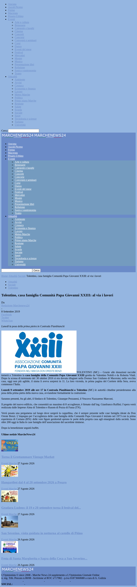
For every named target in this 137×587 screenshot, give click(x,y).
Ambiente (20, 79)
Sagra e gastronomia (25, 70)
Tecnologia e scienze (26, 118)
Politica (19, 97)
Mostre (18, 58)
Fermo (11, 10)
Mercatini (20, 55)
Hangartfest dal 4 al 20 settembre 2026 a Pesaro (34, 482)
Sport (17, 115)
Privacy (65, 581)
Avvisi (18, 82)
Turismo (19, 121)
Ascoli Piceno (15, 7)
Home (4, 276)
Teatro (18, 73)
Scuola (18, 109)
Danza (18, 46)
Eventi (11, 19)
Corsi (17, 43)
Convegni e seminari (25, 40)
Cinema (19, 31)
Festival (19, 52)
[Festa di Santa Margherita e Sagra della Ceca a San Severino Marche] (9, 551)
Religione (20, 67)
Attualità (12, 76)
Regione (19, 103)
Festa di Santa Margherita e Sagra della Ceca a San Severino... (44, 558)
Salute (18, 106)
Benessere (20, 25)
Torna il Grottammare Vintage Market (27, 457)
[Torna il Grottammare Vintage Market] (9, 450)
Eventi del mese (23, 49)
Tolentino (13, 287)
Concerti (19, 34)
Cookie (75, 581)
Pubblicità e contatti (11, 581)
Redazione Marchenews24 (15, 305)
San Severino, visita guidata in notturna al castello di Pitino (42, 533)
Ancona (12, 4)
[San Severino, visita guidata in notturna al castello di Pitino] (9, 526)
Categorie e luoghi (24, 28)
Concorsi (19, 37)
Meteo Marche (22, 94)
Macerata (13, 13)
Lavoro (18, 91)
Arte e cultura (22, 22)
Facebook (18, 584)
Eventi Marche (9, 463)
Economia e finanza (25, 88)
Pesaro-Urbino (15, 16)
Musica (18, 61)
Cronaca (19, 85)
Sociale (18, 112)
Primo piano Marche (25, 100)
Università (20, 124)
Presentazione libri (24, 64)
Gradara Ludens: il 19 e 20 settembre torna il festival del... (41, 507)
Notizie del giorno (33, 581)
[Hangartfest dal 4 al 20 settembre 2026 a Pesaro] (9, 475)
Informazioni (52, 581)
